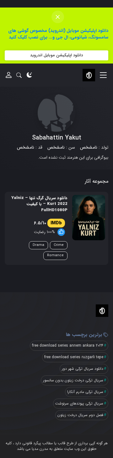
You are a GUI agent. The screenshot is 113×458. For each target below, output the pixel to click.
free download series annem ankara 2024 (67, 346)
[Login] (9, 75)
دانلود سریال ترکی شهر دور (82, 369)
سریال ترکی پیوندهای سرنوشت (79, 403)
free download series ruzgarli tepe (73, 357)
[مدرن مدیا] (89, 75)
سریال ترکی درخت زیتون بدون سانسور (73, 380)
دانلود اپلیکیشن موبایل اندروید (56, 55)
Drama (38, 245)
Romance (55, 255)
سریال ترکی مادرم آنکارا (85, 392)
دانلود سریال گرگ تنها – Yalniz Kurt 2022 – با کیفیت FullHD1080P (39, 204)
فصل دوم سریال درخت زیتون (80, 415)
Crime (59, 245)
